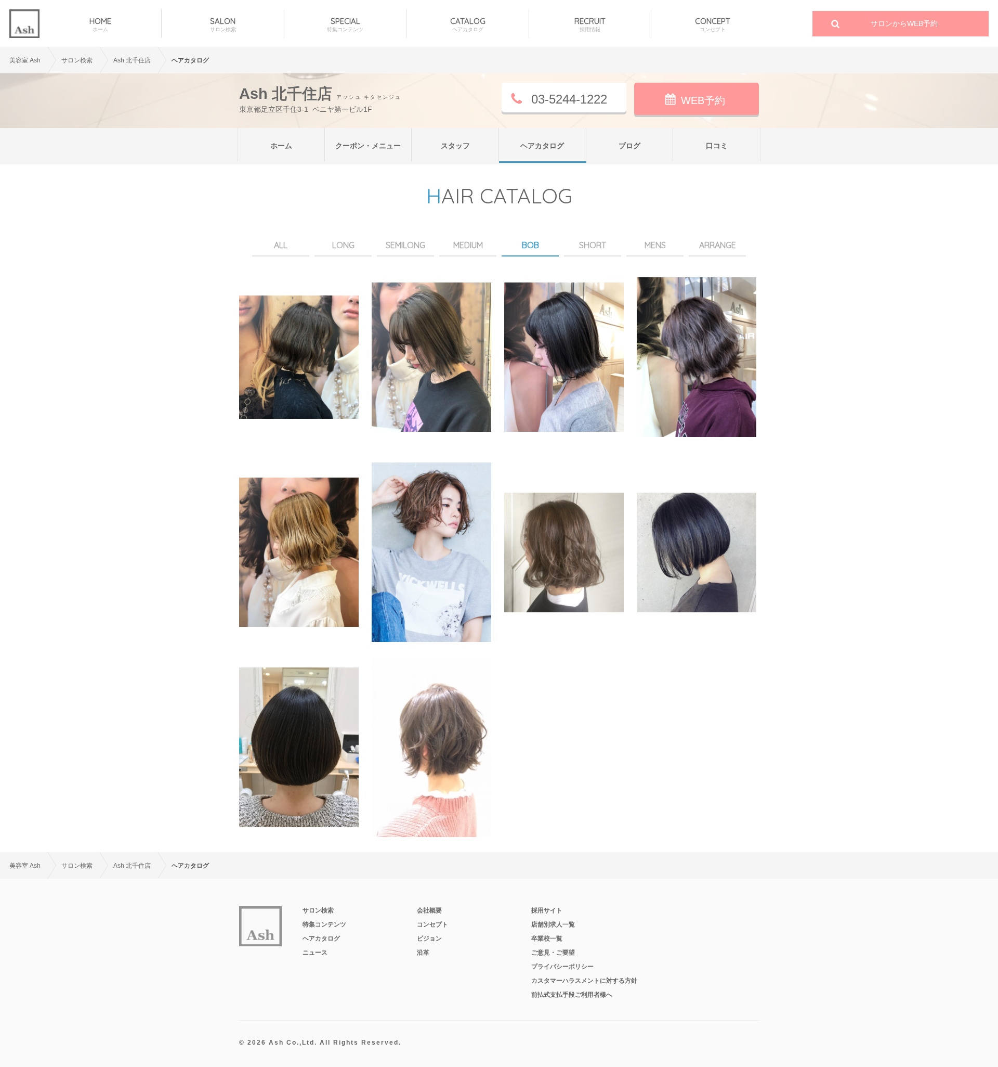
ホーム (281, 146)
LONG (343, 245)
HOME (100, 24)
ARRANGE (717, 245)
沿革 (423, 952)
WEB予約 (703, 100)
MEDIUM (468, 245)
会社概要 (429, 910)
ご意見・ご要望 (553, 952)
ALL (280, 245)
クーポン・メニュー (368, 146)
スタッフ (455, 146)
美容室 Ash (25, 60)
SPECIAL (345, 24)
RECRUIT (590, 24)
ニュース (315, 952)
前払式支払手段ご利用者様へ (571, 994)
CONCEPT (712, 24)
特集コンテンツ (324, 924)
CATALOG (467, 24)
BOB (530, 245)
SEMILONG (405, 245)
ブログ (629, 146)
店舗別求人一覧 (553, 924)
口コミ (717, 146)
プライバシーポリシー (562, 966)
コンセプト (432, 924)
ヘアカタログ (542, 146)
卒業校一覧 (546, 938)
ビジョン (429, 938)
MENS (655, 245)
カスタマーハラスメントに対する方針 (584, 980)
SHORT (592, 245)
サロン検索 (318, 910)
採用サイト (546, 910)
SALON (223, 24)
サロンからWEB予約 (904, 23)
